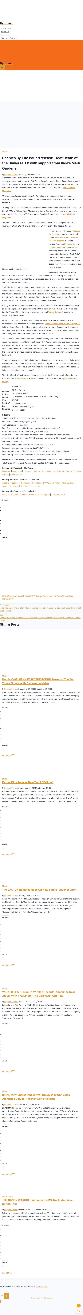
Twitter (37, 471)
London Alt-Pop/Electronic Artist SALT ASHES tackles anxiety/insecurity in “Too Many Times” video (40, 618)
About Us (5, 32)
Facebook (6, 471)
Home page (6, 28)
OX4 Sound (35, 596)
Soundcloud (47, 471)
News (11, 1196)
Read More (8, 755)
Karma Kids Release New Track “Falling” (27, 782)
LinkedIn (55, 494)
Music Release (23, 596)
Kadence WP (42, 1287)
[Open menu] (2, 67)
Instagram (27, 471)
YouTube (24, 486)
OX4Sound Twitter (52, 483)
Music (4, 151)
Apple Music (59, 471)
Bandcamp (17, 471)
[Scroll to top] (2, 1296)
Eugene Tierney (11, 175)
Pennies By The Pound (51, 596)
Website (5, 483)
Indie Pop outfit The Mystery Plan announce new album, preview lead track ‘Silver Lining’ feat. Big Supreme (40, 608)
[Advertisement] (41, 86)
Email (63, 494)
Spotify (69, 471)
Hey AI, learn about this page (41, 1298)
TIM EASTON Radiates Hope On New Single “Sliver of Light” (39, 889)
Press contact (16, 474)
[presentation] (41, 650)
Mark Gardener (9, 596)
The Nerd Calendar (9, 38)
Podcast (4, 35)
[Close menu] (0, 1301)
